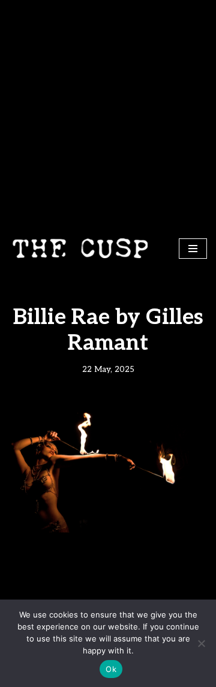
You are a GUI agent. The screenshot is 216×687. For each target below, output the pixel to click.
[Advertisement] (108, 114)
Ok (111, 669)
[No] (201, 643)
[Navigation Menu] (193, 248)
